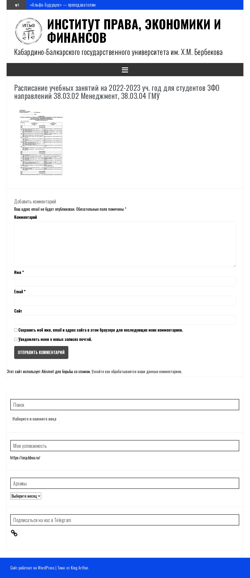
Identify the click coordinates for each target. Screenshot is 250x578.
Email (20, 291)
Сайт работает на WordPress (32, 568)
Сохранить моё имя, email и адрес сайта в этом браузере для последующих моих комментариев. (100, 330)
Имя (19, 272)
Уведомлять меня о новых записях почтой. (55, 339)
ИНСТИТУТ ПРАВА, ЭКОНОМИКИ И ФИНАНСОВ (134, 30)
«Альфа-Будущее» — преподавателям (63, 4)
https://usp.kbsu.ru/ (25, 458)
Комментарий (25, 217)
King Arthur (79, 568)
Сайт (18, 311)
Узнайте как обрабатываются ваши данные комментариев (136, 371)
